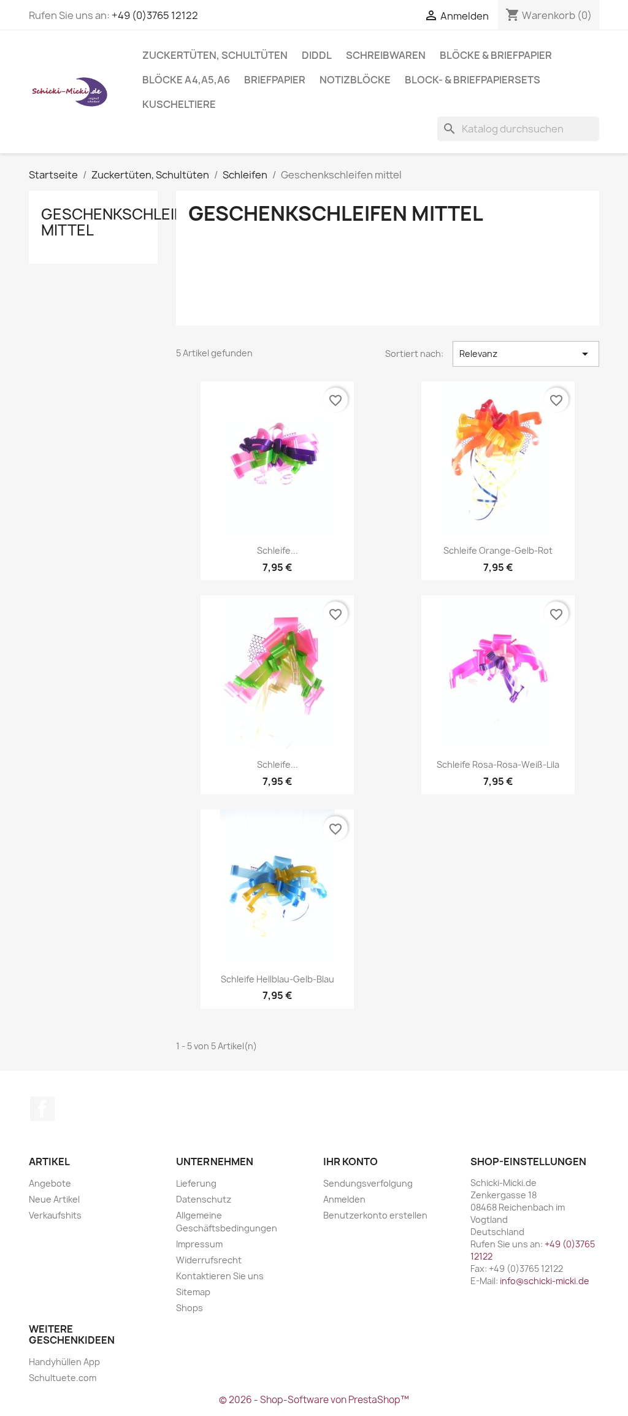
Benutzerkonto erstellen (375, 1215)
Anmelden (344, 1199)
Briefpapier (274, 79)
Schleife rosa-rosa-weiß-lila (498, 764)
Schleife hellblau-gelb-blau (277, 979)
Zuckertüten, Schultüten (215, 55)
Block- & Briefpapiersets (472, 79)
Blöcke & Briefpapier (496, 55)
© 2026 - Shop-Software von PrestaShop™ (314, 1399)
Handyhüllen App (64, 1362)
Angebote (50, 1183)
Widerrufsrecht (209, 1260)
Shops (189, 1308)
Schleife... (277, 550)
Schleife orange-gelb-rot (498, 550)
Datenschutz (203, 1199)
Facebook (42, 1108)
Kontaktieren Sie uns (220, 1276)
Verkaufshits (55, 1215)
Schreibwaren (386, 55)
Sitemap (193, 1292)
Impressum (199, 1244)
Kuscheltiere (179, 104)
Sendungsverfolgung (368, 1183)
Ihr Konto (350, 1161)
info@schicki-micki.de (544, 1281)
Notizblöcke (355, 79)
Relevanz (525, 353)
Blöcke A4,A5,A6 (186, 79)
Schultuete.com (62, 1377)
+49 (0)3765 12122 (155, 15)
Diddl (317, 55)
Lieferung (196, 1183)
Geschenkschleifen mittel (121, 222)
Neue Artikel (54, 1199)
